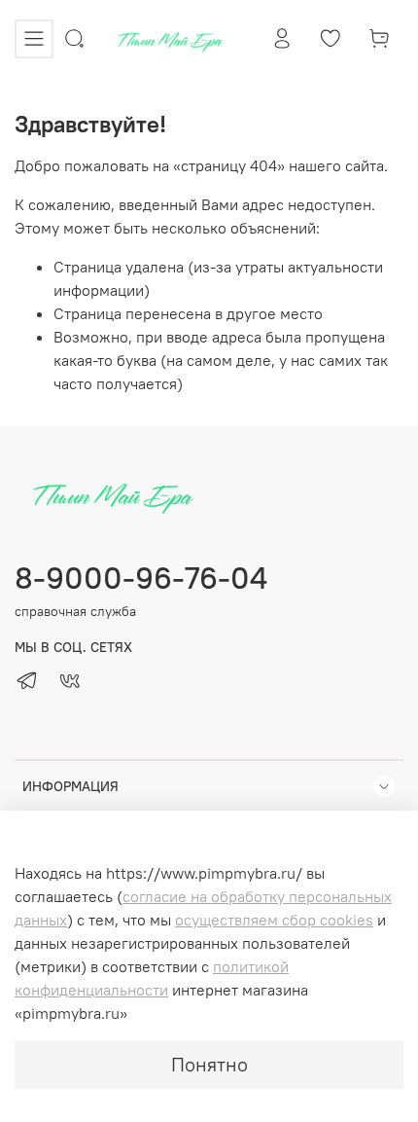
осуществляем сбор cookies (274, 919)
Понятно (209, 1064)
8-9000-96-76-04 (141, 577)
